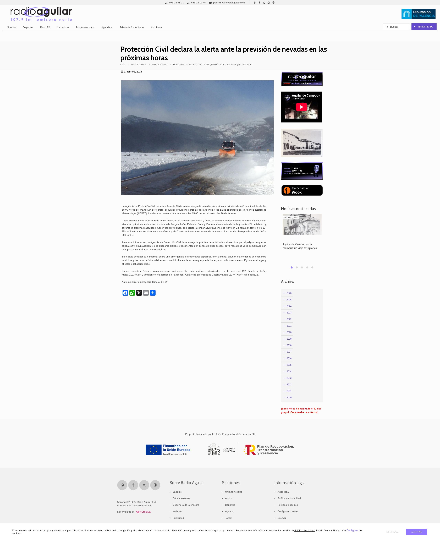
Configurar (352, 530)
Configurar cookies (288, 511)
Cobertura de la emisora (186, 504)
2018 (289, 345)
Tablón (228, 517)
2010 (289, 397)
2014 (289, 371)
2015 (289, 365)
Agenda (229, 511)
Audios (229, 498)
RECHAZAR (392, 532)
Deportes (230, 504)
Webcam (177, 511)
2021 (289, 325)
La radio (177, 491)
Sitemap (282, 517)
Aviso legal (283, 491)
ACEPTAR (416, 532)
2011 (289, 391)
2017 (289, 352)
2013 (289, 378)
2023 (289, 312)
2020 (289, 332)
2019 (289, 339)
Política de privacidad (289, 498)
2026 (289, 293)
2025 (289, 299)
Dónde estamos (181, 498)
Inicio (122, 64)
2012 (289, 384)
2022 (289, 319)
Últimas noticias (138, 64)
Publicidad (178, 517)
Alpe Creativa (143, 511)
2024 (289, 306)
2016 (289, 358)
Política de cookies (288, 504)
